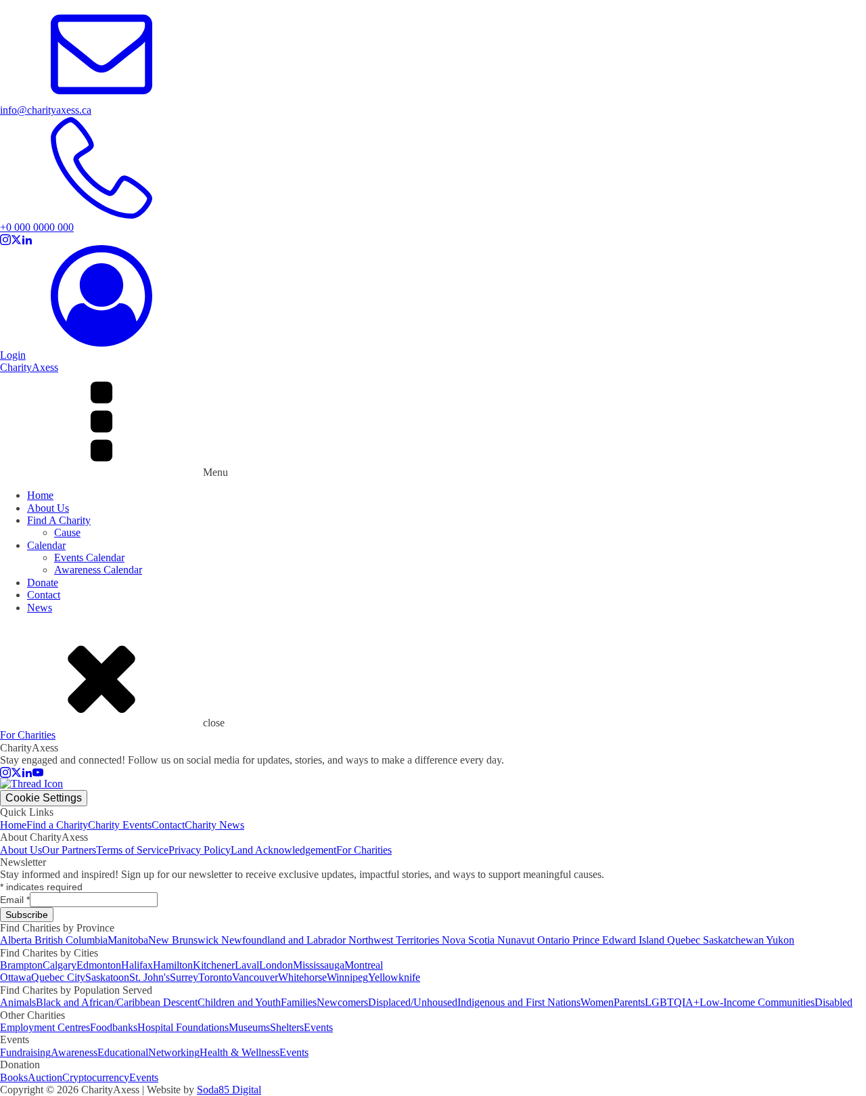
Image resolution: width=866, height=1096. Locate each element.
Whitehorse (302, 977)
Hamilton (173, 965)
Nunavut (517, 940)
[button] (433, 104)
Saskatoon (107, 977)
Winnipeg (347, 977)
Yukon (780, 940)
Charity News (214, 825)
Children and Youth (239, 1002)
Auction (45, 1077)
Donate (42, 582)
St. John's (149, 977)
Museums (249, 1027)
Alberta (17, 940)
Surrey (184, 977)
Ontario (554, 940)
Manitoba (128, 940)
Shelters (287, 1027)
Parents (629, 1002)
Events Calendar (89, 557)
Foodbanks (113, 1027)
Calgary (59, 965)
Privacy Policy (199, 850)
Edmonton (98, 965)
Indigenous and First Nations (518, 1002)
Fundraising (25, 1052)
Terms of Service (132, 850)
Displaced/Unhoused (412, 1002)
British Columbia (71, 940)
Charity (29, 367)
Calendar (46, 545)
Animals (18, 1002)
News (39, 607)
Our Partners (69, 850)
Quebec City (58, 977)
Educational (122, 1052)
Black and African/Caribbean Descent (117, 1002)
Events (318, 1027)
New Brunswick (184, 940)
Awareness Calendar (98, 569)
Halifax (137, 965)
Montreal (363, 965)
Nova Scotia (469, 940)
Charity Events (120, 825)
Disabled (833, 1002)
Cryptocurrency (95, 1077)
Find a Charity (57, 825)
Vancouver (255, 977)
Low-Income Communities (757, 1002)
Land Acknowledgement (283, 850)
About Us (48, 508)
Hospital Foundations (183, 1027)
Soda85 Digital (229, 1089)
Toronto (215, 977)
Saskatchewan (734, 940)
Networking (174, 1052)
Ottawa (15, 977)
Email (15, 899)
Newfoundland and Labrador (284, 940)
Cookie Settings (43, 798)
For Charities (364, 850)
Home (40, 495)
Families (299, 1002)
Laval (247, 965)
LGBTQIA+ (672, 1002)
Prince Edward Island (619, 940)
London (276, 965)
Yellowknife (394, 977)
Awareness (74, 1052)
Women (597, 1002)
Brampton (21, 965)
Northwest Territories (395, 940)
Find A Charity (59, 520)
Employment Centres (45, 1027)
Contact (43, 594)
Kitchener (214, 965)
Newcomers (342, 1002)
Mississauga (318, 965)
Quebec (685, 940)
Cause (67, 532)
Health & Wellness (239, 1052)
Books (14, 1077)
